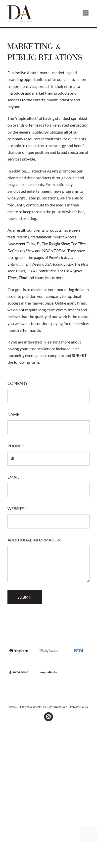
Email (14, 477)
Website (16, 508)
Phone (15, 445)
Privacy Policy (79, 707)
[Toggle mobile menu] (86, 12)
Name (14, 414)
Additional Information (34, 539)
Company (18, 383)
